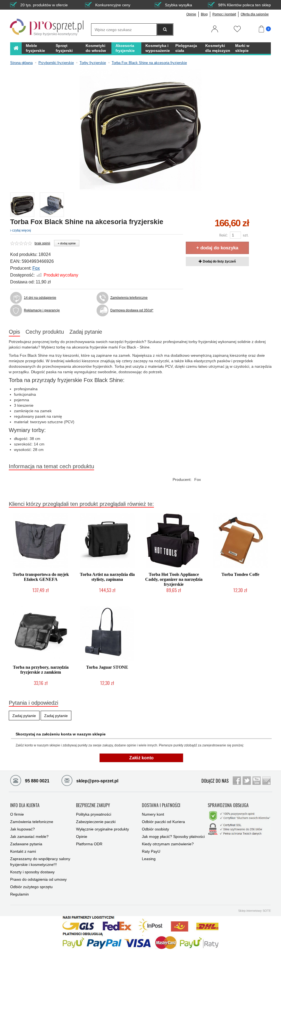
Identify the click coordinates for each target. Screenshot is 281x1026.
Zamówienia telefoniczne (129, 298)
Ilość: (223, 235)
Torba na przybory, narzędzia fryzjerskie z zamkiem (41, 669)
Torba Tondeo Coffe (240, 574)
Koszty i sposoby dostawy (32, 872)
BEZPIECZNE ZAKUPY (93, 805)
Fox (36, 268)
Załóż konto (141, 757)
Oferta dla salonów (255, 14)
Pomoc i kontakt (224, 14)
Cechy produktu (45, 332)
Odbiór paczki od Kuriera (163, 821)
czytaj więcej (21, 230)
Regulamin (19, 894)
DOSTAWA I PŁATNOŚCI (161, 805)
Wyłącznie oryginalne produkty (102, 829)
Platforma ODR (89, 844)
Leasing (149, 859)
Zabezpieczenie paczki (96, 821)
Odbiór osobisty (155, 829)
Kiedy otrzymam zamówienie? (168, 844)
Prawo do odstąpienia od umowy (38, 879)
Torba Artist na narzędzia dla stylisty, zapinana (107, 577)
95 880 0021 (36, 781)
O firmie (17, 814)
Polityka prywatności (93, 814)
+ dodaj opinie (67, 243)
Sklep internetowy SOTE (254, 910)
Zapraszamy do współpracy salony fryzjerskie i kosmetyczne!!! (40, 862)
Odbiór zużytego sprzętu (31, 887)
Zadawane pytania (26, 844)
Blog (204, 14)
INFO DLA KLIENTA (25, 805)
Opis (14, 332)
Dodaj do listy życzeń (219, 261)
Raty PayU (151, 851)
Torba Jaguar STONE (107, 667)
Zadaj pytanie (85, 332)
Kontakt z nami (23, 851)
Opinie (191, 14)
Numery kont (153, 814)
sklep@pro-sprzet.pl (92, 781)
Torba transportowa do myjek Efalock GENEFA (41, 577)
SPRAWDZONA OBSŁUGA (228, 805)
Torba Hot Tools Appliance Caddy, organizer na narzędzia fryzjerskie (174, 579)
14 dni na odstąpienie (40, 298)
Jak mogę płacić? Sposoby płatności (173, 836)
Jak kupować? (22, 829)
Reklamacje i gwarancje (42, 310)
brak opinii (42, 243)
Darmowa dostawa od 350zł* (131, 310)
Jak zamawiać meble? (29, 836)
